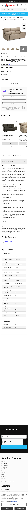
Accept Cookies (20, 508)
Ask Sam (14, 101)
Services (3, 476)
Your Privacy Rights (13, 504)
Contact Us (4, 480)
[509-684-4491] (21, 5)
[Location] (17, 5)
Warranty (3, 472)
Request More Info (15, 83)
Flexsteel (8, 69)
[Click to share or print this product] (24, 24)
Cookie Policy (14, 501)
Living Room (8, 17)
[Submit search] (24, 9)
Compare (10, 146)
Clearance (4, 467)
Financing (4, 474)
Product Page (8, 241)
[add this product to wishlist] (24, 28)
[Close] (26, 494)
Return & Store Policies (7, 482)
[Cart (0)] (25, 5)
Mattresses (4, 463)
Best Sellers (4, 469)
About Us (3, 478)
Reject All (7, 508)
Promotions (4, 465)
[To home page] (10, 5)
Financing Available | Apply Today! (14, 1)
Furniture (3, 17)
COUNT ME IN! (14, 447)
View (10, 143)
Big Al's (3, 471)
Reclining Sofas (20, 17)
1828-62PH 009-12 (8, 71)
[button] (2, 5)
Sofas (14, 17)
